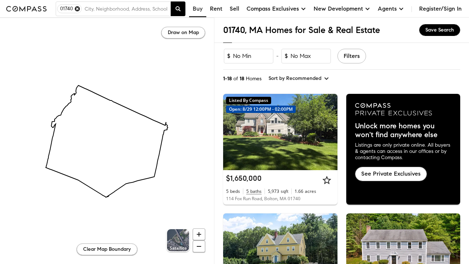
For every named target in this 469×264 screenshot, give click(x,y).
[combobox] (126, 9)
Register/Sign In (440, 8)
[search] (178, 8)
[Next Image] (329, 251)
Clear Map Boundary (107, 249)
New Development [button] (338, 8)
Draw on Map (183, 32)
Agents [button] (387, 8)
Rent (216, 8)
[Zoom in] (199, 234)
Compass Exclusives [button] (273, 8)
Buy (198, 8)
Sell (234, 8)
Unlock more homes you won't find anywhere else (396, 130)
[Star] (327, 180)
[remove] (77, 9)
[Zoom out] (199, 246)
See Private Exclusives (391, 173)
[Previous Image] (232, 251)
